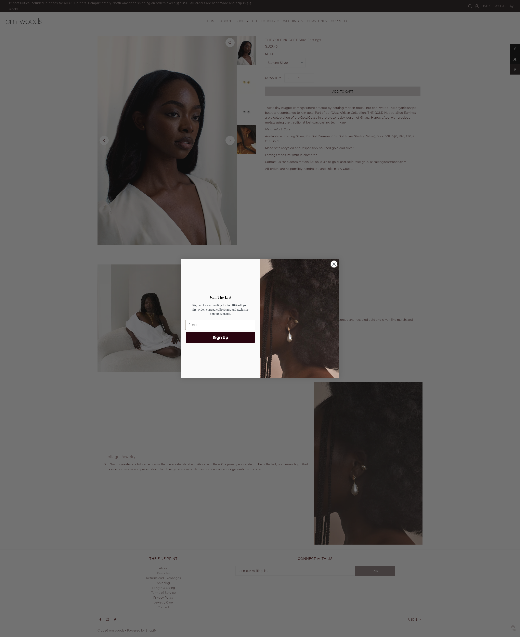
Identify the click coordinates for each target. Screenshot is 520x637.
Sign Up (220, 337)
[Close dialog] (334, 264)
